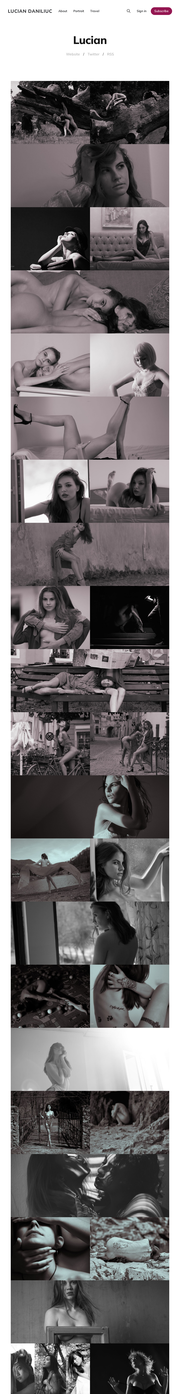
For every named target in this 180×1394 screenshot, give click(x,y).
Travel (94, 11)
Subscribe (161, 11)
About (62, 11)
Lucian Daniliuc (30, 11)
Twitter (93, 54)
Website (73, 54)
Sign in (141, 11)
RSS (110, 54)
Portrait (78, 11)
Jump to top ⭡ (160, 1383)
